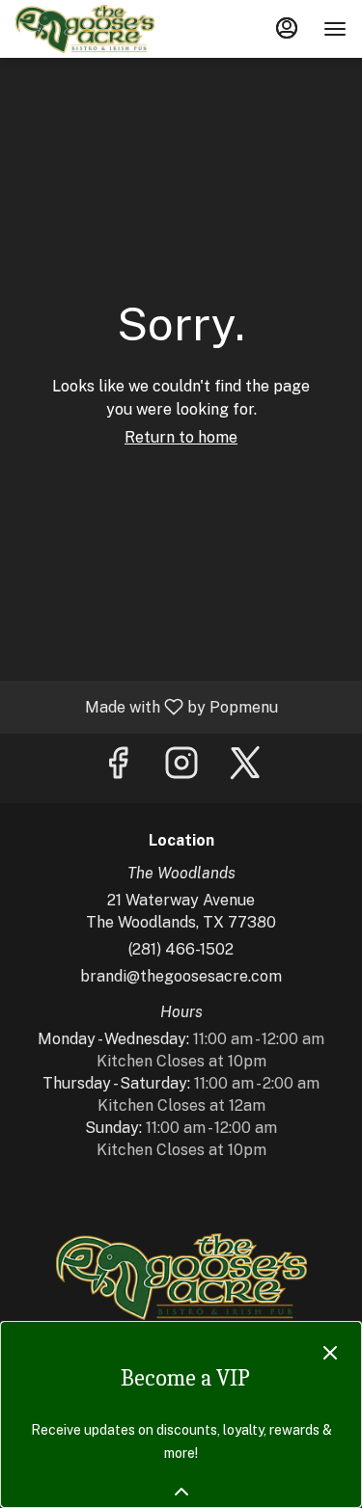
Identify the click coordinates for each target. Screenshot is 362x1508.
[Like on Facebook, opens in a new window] (117, 768)
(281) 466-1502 (181, 949)
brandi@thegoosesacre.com (181, 976)
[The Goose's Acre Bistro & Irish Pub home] (102, 29)
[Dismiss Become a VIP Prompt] (330, 1353)
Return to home (181, 437)
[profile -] (286, 28)
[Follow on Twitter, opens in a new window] (245, 768)
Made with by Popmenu (146, 706)
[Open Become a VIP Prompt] (181, 1491)
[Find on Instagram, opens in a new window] (181, 768)
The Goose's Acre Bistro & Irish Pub (181, 1276)
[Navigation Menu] (335, 29)
